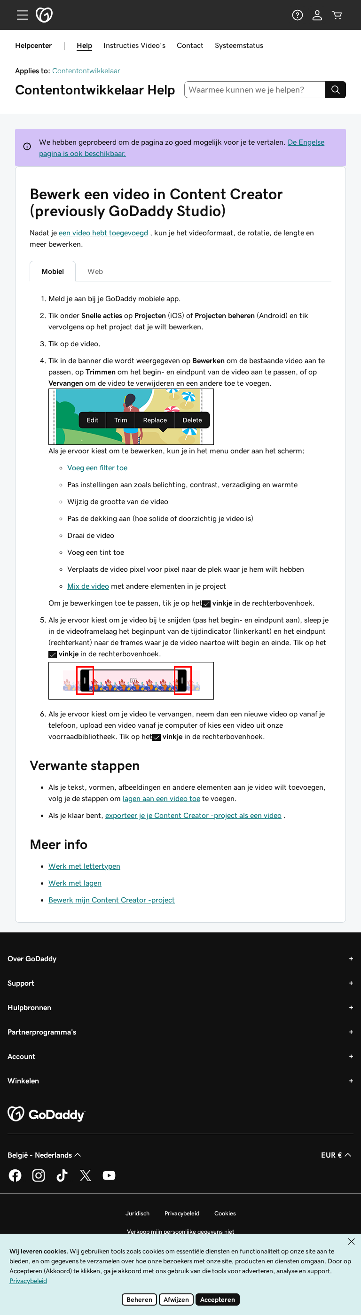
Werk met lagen (75, 883)
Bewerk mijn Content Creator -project (111, 899)
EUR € (331, 1155)
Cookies (225, 1213)
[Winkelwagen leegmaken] (337, 15)
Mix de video (88, 586)
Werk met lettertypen (84, 866)
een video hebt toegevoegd (103, 232)
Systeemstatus (239, 45)
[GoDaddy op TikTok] (62, 1180)
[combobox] (255, 90)
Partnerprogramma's (42, 1031)
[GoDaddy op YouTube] (109, 1180)
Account (21, 1056)
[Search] (335, 89)
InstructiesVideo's (134, 45)
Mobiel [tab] (52, 271)
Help (84, 45)
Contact (190, 45)
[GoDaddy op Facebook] (15, 1180)
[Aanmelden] (317, 15)
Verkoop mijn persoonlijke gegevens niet (181, 1232)
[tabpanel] (180, 517)
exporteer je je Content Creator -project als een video (193, 815)
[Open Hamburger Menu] (19, 15)
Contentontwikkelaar (86, 70)
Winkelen (23, 1080)
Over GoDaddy (32, 958)
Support (21, 983)
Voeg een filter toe (97, 467)
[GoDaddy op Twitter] (85, 1180)
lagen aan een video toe (161, 798)
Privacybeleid (182, 1213)
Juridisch (137, 1213)
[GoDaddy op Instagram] (38, 1180)
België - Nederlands (40, 1155)
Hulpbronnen (29, 1007)
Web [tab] (95, 271)
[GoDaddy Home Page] (47, 1114)
